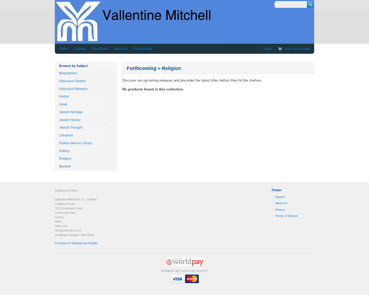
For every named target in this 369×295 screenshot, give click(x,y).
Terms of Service (286, 215)
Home (63, 49)
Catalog (80, 49)
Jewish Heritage (71, 112)
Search (280, 197)
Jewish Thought (70, 127)
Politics (64, 151)
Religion (65, 158)
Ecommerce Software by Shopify (76, 243)
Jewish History (69, 120)
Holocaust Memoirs (73, 89)
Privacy (280, 209)
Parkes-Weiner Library (75, 143)
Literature (66, 135)
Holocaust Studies (72, 81)
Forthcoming (143, 49)
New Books (100, 49)
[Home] (139, 40)
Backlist (65, 166)
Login (268, 49)
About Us (121, 49)
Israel (63, 104)
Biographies (68, 73)
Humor (64, 96)
